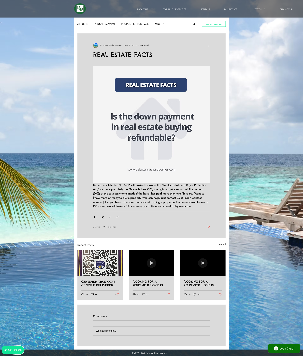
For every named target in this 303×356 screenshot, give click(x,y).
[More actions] (208, 45)
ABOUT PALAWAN (105, 24)
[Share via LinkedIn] (110, 216)
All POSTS (83, 24)
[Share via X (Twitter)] (102, 216)
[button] (194, 24)
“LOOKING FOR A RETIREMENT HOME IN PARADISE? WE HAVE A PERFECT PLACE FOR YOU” (150, 283)
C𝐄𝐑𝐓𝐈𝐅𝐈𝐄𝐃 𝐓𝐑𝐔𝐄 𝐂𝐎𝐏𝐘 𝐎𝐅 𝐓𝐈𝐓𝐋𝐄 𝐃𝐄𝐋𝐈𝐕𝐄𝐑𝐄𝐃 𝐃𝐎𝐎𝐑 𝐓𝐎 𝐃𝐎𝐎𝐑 (98, 283)
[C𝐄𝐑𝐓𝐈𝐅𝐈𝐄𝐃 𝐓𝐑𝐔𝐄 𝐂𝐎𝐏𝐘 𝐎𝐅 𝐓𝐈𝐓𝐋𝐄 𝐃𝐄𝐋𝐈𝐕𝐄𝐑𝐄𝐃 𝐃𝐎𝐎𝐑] (100, 263)
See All (222, 244)
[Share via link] (117, 216)
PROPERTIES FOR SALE (135, 24)
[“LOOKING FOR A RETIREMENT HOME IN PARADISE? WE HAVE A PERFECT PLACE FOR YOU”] (151, 263)
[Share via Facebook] (94, 216)
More (157, 24)
